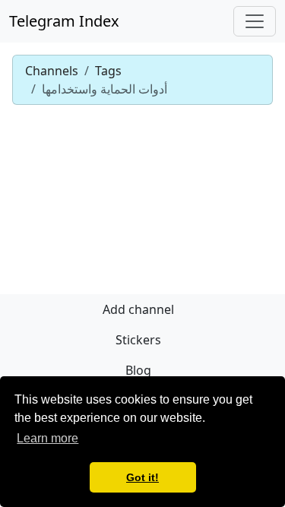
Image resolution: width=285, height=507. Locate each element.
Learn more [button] (47, 438)
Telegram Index (64, 21)
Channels (51, 70)
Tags (108, 70)
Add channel (138, 309)
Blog (138, 370)
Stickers (138, 339)
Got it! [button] (142, 477)
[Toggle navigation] (254, 21)
